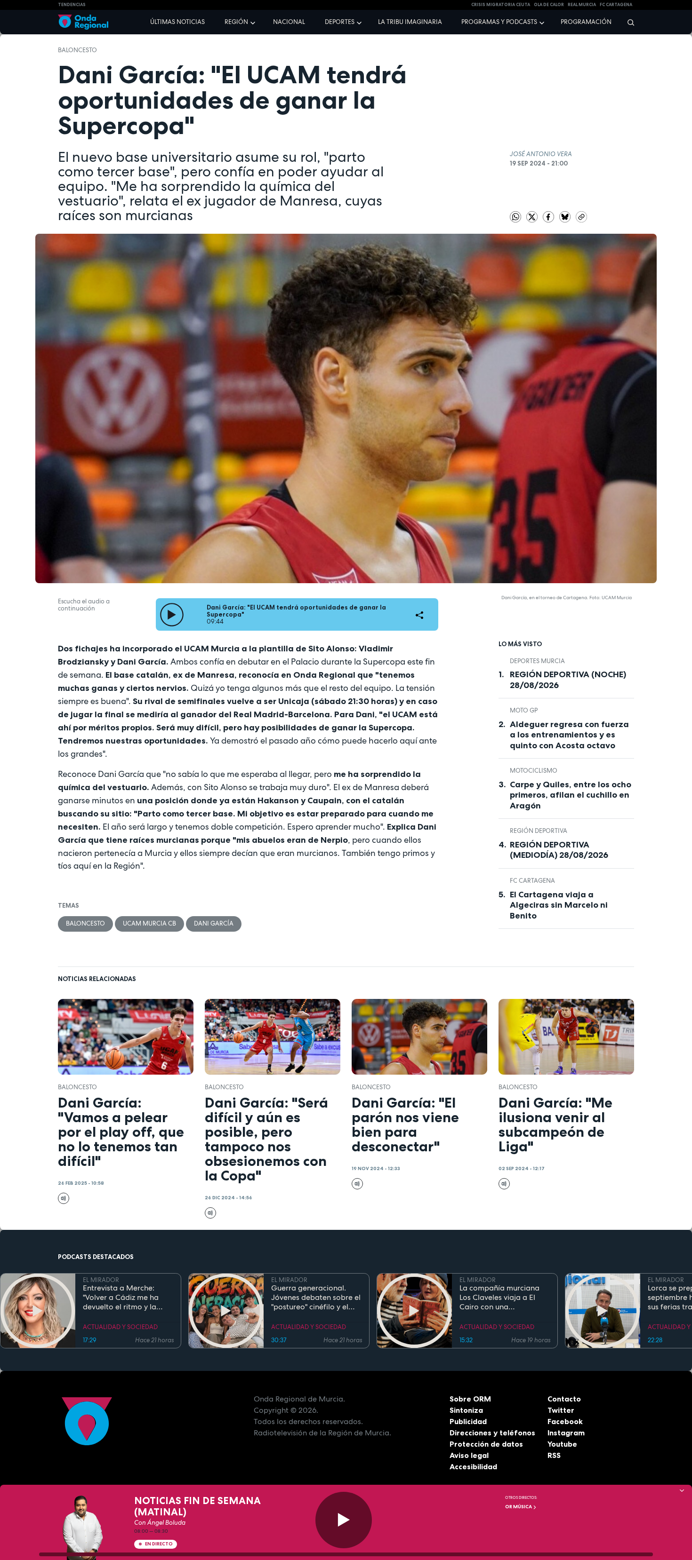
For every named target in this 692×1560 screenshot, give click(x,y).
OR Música (519, 1507)
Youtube (562, 1444)
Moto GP (524, 710)
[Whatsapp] (515, 216)
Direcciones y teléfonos (492, 1432)
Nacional (289, 22)
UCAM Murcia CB (149, 923)
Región (236, 22)
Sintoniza (466, 1410)
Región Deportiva (538, 831)
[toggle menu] (253, 21)
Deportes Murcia (537, 661)
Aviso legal (469, 1455)
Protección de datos (486, 1444)
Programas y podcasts (499, 22)
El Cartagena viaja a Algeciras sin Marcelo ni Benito (559, 905)
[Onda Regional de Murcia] (83, 22)
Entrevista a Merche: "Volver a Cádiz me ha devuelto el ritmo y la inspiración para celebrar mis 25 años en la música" (127, 1297)
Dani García (213, 923)
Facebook (565, 1421)
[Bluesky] (565, 217)
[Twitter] (532, 217)
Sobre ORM (470, 1398)
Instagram (566, 1432)
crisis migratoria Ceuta (500, 5)
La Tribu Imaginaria (410, 22)
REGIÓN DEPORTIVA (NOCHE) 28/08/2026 (568, 679)
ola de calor (549, 5)
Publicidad (468, 1421)
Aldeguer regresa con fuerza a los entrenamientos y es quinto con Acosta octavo (569, 735)
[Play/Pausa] (343, 1520)
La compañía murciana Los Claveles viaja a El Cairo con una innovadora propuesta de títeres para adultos (504, 1297)
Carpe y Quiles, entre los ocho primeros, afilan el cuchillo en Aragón (570, 795)
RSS (554, 1455)
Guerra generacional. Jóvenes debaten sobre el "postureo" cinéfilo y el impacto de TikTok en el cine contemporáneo (316, 1297)
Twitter (560, 1410)
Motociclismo (533, 771)
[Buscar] (627, 22)
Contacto (564, 1398)
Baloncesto (77, 50)
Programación (586, 22)
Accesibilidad (473, 1466)
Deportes (339, 22)
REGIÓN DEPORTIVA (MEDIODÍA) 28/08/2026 (559, 850)
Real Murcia (582, 5)
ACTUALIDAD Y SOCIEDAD (120, 1327)
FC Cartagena (532, 881)
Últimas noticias (177, 22)
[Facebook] (549, 217)
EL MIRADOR (101, 1280)
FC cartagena (616, 5)
